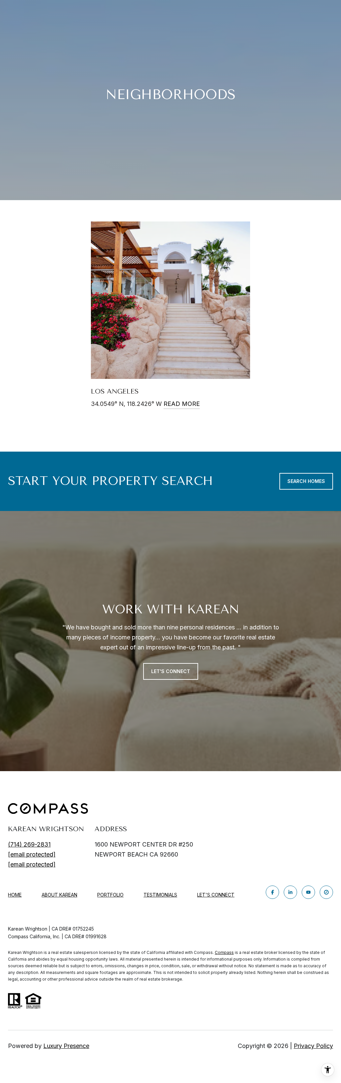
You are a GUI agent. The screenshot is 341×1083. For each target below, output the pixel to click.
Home (15, 895)
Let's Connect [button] (170, 671)
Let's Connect (215, 895)
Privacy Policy (313, 1045)
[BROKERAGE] (326, 892)
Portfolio (110, 895)
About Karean (59, 895)
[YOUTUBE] (308, 892)
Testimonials (160, 895)
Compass (224, 952)
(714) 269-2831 (29, 844)
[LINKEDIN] (290, 892)
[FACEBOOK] (272, 892)
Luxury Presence (66, 1045)
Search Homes (306, 481)
